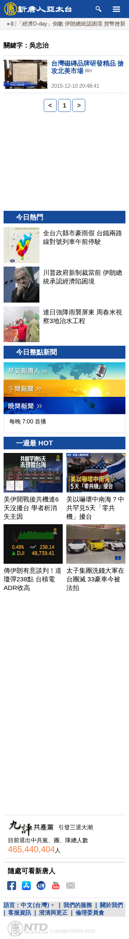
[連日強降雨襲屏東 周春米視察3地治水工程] (21, 324)
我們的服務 (77, 905)
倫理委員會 (90, 912)
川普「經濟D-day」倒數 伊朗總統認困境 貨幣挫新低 (63, 24)
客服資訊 (19, 912)
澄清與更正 (53, 912)
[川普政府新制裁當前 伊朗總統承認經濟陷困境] (21, 285)
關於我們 (111, 905)
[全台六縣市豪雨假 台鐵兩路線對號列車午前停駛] (21, 245)
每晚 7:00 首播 (27, 421)
